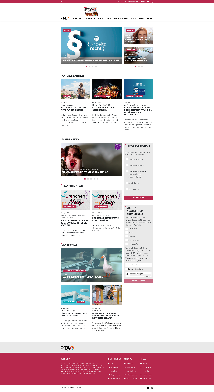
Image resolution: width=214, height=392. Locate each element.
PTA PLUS (90, 18)
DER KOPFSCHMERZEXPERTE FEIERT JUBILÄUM (105, 219)
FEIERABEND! (131, 50)
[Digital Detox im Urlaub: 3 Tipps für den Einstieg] (75, 87)
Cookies (114, 371)
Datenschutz (115, 367)
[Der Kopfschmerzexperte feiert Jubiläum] (107, 197)
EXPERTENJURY (137, 18)
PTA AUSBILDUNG (121, 18)
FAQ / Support (132, 379)
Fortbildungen (134, 1)
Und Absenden (139, 281)
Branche (146, 371)
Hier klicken (140, 275)
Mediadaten (131, 371)
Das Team (131, 367)
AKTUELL (67, 30)
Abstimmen (139, 197)
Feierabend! (147, 375)
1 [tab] (86, 66)
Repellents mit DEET (135, 159)
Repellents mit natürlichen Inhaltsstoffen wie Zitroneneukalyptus (137, 174)
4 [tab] (96, 66)
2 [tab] (89, 66)
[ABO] (91, 9)
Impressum (115, 375)
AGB (113, 364)
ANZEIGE (107, 96)
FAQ (143, 1)
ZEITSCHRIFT (76, 18)
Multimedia (147, 367)
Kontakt (130, 364)
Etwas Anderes (133, 189)
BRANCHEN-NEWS (69, 206)
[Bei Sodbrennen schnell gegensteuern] (107, 87)
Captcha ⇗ (147, 276)
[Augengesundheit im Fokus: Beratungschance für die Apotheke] (75, 197)
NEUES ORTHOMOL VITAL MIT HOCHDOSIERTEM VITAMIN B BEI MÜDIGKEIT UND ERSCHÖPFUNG (138, 111)
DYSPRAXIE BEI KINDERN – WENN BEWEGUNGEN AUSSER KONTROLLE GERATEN (105, 315)
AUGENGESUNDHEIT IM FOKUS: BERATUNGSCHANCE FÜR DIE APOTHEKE (75, 223)
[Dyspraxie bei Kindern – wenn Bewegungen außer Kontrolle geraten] (107, 293)
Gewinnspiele (116, 379)
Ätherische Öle (133, 183)
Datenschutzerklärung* (135, 269)
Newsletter (122, 1)
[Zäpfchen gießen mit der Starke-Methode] (75, 293)
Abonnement (132, 375)
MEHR (149, 18)
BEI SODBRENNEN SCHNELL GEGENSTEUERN (104, 109)
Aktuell (145, 364)
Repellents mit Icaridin (136, 165)
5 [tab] (97, 179)
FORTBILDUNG (103, 18)
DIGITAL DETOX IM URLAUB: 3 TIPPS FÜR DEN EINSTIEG (74, 109)
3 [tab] (92, 66)
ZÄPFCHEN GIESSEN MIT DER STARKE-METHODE (74, 314)
